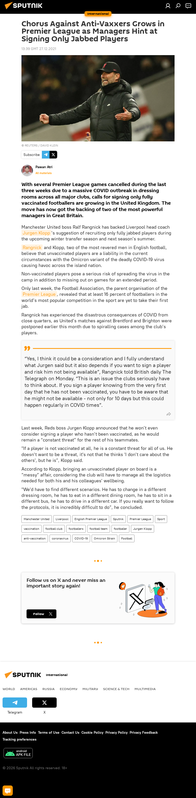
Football (126, 538)
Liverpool (62, 519)
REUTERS (31, 145)
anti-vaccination (35, 538)
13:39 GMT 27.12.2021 (38, 48)
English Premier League (91, 519)
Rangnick (32, 247)
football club (54, 529)
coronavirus (60, 538)
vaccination (31, 529)
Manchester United (37, 519)
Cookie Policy (92, 732)
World (9, 688)
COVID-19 (81, 538)
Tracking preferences (19, 739)
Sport (161, 519)
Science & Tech (116, 688)
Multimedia (145, 688)
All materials (43, 173)
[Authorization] (168, 6)
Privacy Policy (116, 732)
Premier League (39, 294)
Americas (28, 688)
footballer (120, 529)
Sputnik (118, 519)
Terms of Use (48, 732)
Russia (48, 688)
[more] (169, 414)
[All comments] (8, 790)
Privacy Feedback (144, 732)
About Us (10, 732)
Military (90, 688)
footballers (76, 529)
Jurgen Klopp (36, 233)
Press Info (28, 732)
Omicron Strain (104, 538)
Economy (68, 688)
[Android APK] (18, 753)
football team (99, 529)
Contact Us (70, 732)
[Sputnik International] (25, 10)
